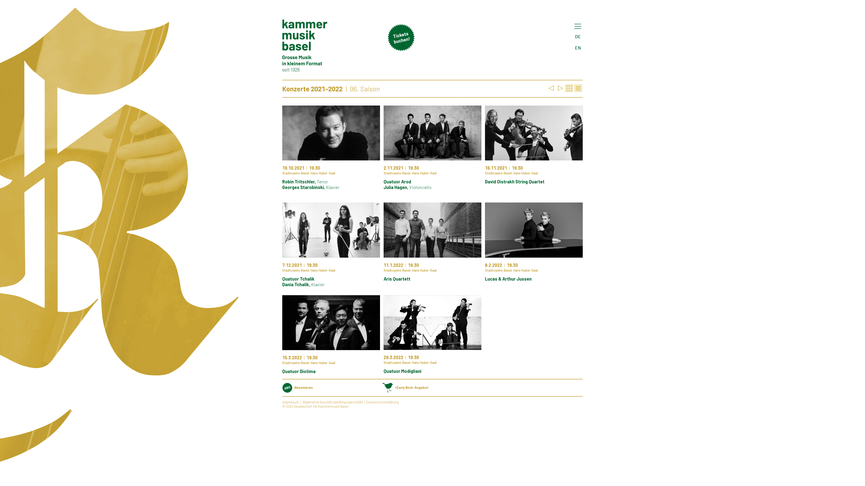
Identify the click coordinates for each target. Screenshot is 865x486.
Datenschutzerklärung (382, 402)
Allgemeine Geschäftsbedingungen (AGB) (333, 402)
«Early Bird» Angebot (411, 387)
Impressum (290, 402)
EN (578, 47)
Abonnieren (303, 387)
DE (578, 36)
